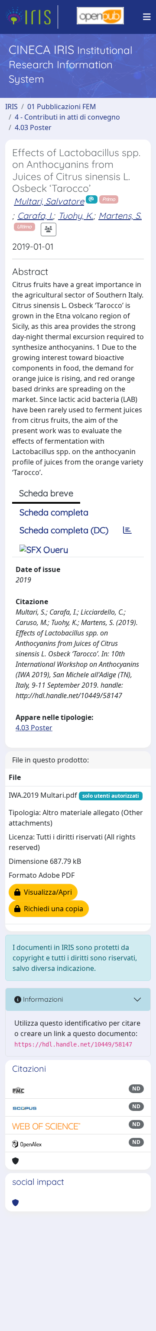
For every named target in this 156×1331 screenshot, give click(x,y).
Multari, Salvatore (49, 201)
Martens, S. (120, 215)
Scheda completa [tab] (54, 512)
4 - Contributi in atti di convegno (67, 117)
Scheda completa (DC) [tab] (64, 530)
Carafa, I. (35, 215)
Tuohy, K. (75, 215)
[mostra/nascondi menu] (147, 17)
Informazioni (42, 999)
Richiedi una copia (51, 908)
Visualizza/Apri (46, 892)
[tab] (127, 530)
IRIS (11, 106)
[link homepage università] (100, 17)
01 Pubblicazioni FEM (61, 106)
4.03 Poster (33, 127)
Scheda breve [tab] (46, 493)
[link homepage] (31, 17)
